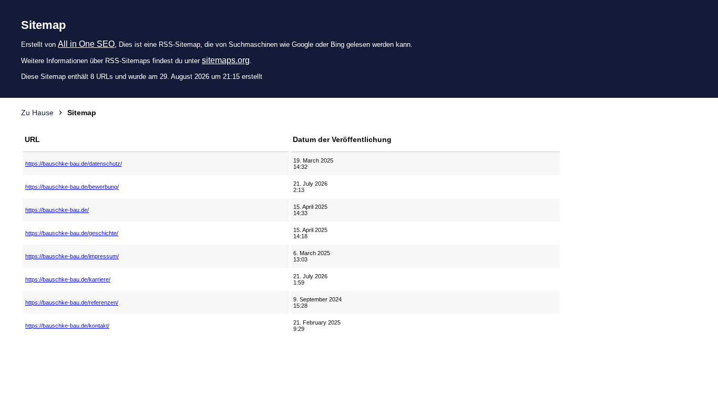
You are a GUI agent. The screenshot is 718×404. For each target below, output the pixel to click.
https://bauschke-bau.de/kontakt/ (67, 325)
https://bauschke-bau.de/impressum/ (72, 256)
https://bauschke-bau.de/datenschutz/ (73, 163)
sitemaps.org (226, 60)
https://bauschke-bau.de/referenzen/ (71, 302)
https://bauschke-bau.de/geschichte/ (71, 233)
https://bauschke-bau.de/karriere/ (67, 279)
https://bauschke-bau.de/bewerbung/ (72, 187)
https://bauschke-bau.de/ (57, 210)
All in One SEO (86, 43)
